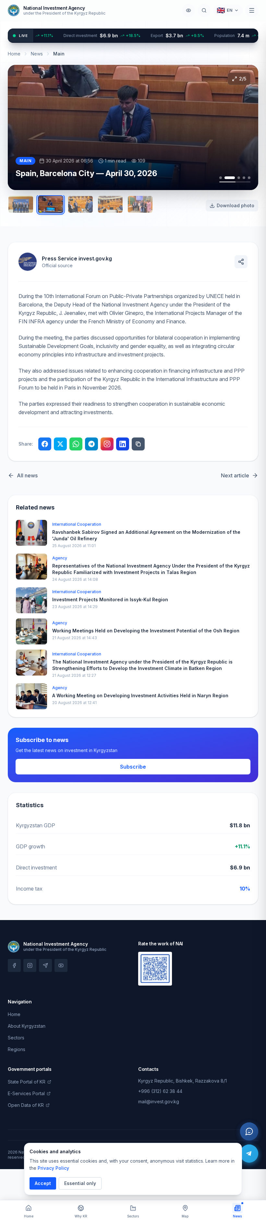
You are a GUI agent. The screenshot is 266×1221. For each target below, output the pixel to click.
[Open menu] (251, 10)
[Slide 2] (229, 177)
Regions (16, 1049)
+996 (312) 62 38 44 (160, 1091)
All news (27, 475)
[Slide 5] (249, 177)
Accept (43, 1183)
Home (14, 53)
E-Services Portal (26, 1093)
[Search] (204, 10)
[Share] (241, 261)
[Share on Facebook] (44, 443)
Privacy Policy (53, 1168)
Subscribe (133, 766)
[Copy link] (138, 443)
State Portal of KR (26, 1081)
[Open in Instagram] (107, 443)
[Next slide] (242, 127)
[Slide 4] (244, 177)
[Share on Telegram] (91, 443)
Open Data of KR (26, 1105)
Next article (235, 475)
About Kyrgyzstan (26, 1026)
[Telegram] (249, 1153)
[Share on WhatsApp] (75, 443)
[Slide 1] (220, 177)
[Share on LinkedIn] (122, 443)
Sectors (16, 1037)
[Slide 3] (238, 177)
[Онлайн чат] (249, 1131)
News (37, 53)
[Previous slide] (23, 127)
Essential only (80, 1183)
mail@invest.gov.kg (158, 1101)
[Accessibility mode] (188, 10)
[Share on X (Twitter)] (60, 443)
